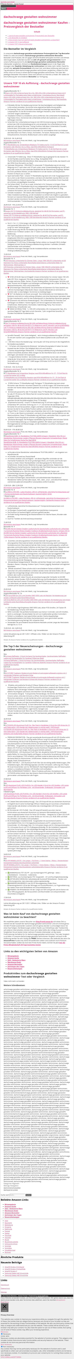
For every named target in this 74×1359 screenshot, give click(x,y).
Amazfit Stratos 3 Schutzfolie (15, 1269)
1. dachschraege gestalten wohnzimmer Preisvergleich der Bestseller (31, 36)
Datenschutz (5, 1288)
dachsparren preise (11, 1190)
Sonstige (8, 1246)
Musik (7, 1240)
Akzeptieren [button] (60, 1300)
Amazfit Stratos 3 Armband (14, 1267)
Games (7, 1233)
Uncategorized (10, 1250)
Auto (6, 1221)
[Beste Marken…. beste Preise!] (12, 4)
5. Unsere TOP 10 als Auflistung (18, 42)
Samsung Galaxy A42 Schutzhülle (16, 1273)
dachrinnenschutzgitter (12, 1188)
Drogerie (8, 1227)
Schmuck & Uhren (11, 1244)
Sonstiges (8, 1248)
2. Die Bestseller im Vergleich (17, 38)
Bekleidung (9, 1225)
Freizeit (7, 1231)
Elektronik (8, 1229)
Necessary (7, 1334)
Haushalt (8, 1235)
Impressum (5, 1285)
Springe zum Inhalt (8, 2)
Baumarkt (8, 1223)
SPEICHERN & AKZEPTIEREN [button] (11, 1357)
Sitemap (4, 1292)
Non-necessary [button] (6, 1344)
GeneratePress (42, 1296)
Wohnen (8, 1252)
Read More (5, 1302)
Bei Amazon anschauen (12, 140)
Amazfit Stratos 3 (11, 1271)
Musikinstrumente (11, 1242)
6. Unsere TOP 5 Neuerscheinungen (20, 44)
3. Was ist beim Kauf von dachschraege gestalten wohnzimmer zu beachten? (34, 40)
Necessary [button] (4, 1332)
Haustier (8, 1238)
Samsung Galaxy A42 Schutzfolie (16, 1275)
